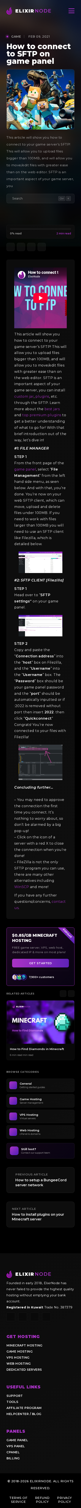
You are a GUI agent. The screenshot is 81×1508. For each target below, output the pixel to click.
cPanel (13, 1452)
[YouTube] (34, 1317)
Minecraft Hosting (24, 1345)
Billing (13, 1458)
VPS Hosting (18, 1357)
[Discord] (10, 1317)
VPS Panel (15, 1446)
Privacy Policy (64, 1500)
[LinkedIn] (46, 1317)
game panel (25, 469)
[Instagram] (22, 1317)
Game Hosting (19, 1351)
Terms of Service (18, 1500)
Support (14, 1396)
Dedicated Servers (24, 1370)
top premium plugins (41, 415)
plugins (42, 396)
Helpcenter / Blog (23, 1414)
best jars (52, 409)
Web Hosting (18, 1364)
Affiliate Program (24, 1408)
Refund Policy (42, 1500)
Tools (12, 1402)
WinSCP (21, 887)
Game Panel (17, 1440)
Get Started (40, 963)
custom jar (24, 396)
